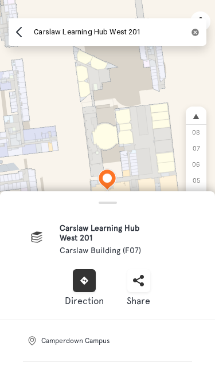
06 (196, 164)
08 (196, 132)
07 (196, 148)
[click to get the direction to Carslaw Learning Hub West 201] (84, 280)
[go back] (19, 32)
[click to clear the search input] (195, 32)
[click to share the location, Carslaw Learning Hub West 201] (138, 280)
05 (196, 180)
